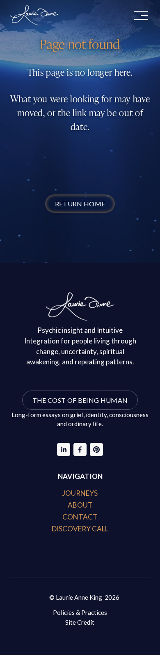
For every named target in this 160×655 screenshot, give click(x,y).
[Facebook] (80, 449)
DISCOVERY (71, 528)
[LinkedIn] (63, 449)
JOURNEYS (80, 493)
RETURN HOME (80, 204)
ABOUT (80, 505)
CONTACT (80, 517)
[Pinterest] (96, 449)
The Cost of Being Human (80, 400)
